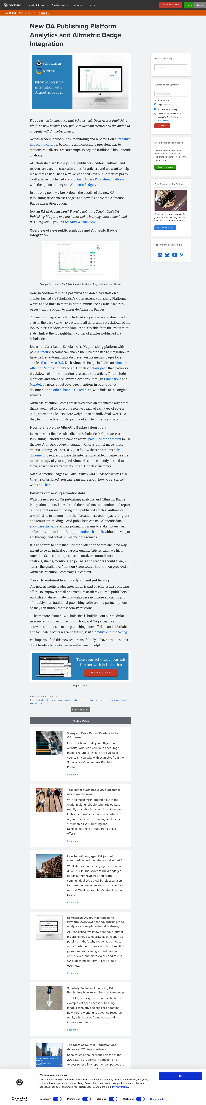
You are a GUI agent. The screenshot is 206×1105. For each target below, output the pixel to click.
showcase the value (44, 526)
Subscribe (44, 12)
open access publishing (63, 700)
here (48, 484)
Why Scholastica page (113, 632)
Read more (73, 774)
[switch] (86, 1099)
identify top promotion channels (80, 531)
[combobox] (170, 67)
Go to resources (165, 227)
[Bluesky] (167, 255)
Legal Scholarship (165, 104)
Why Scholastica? (60, 4)
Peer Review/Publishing (167, 109)
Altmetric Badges (82, 184)
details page (98, 368)
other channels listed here (72, 389)
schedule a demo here (80, 222)
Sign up (200, 4)
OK (181, 1076)
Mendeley (37, 384)
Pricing (92, 4)
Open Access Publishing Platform (100, 179)
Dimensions (112, 379)
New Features (26, 12)
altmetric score (36, 703)
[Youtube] (175, 255)
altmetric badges (81, 700)
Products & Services (36, 4)
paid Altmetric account (104, 439)
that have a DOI (52, 362)
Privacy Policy (120, 1087)
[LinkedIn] (160, 255)
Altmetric (44, 352)
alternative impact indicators (101, 700)
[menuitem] (12, 5)
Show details (157, 1099)
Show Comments (80, 709)
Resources (78, 4)
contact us (61, 645)
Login (189, 4)
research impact (120, 700)
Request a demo (165, 167)
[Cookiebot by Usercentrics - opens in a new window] (19, 1099)
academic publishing (44, 700)
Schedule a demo (170, 4)
